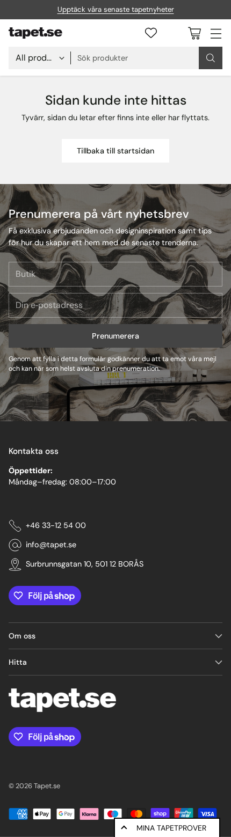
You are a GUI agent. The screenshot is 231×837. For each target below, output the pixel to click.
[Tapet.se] (35, 33)
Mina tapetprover (171, 828)
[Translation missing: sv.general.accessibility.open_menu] (216, 33)
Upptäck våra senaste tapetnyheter (115, 9)
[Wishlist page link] (151, 33)
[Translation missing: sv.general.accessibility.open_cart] (194, 33)
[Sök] (210, 58)
